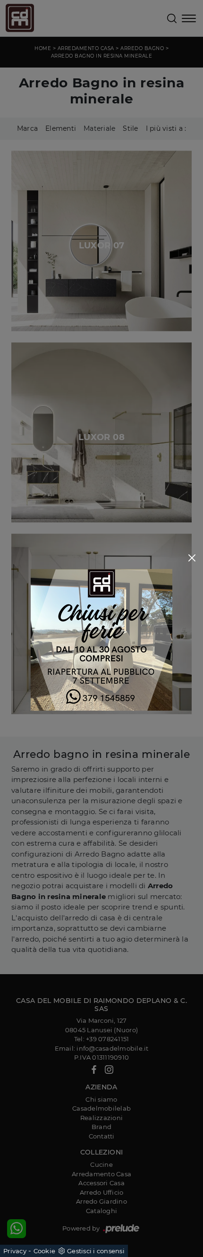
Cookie (45, 1251)
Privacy (14, 1251)
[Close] (192, 558)
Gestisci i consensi (96, 1251)
